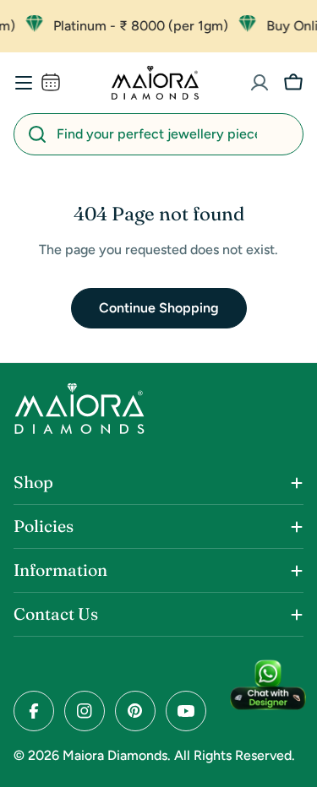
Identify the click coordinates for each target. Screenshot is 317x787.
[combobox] (158, 134)
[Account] (259, 83)
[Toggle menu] (24, 83)
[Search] (37, 134)
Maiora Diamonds (115, 755)
